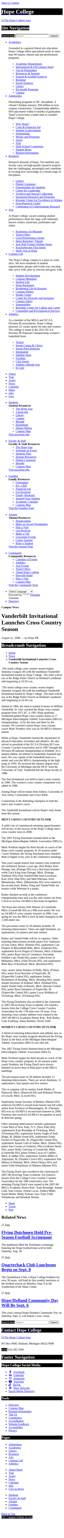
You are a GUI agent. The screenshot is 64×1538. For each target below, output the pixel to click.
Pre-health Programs (27, 89)
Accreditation (16, 1420)
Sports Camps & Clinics (29, 345)
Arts (11, 209)
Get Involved (23, 492)
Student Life (23, 282)
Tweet (12, 1206)
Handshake (22, 424)
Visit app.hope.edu (19, 434)
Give (11, 396)
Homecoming (23, 520)
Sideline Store (23, 355)
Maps (12, 389)
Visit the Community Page (23, 585)
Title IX (13, 1414)
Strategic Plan (23, 453)
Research (14, 156)
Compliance (15, 1417)
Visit (18, 143)
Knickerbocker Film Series (31, 247)
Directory (14, 601)
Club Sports (22, 361)
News (12, 383)
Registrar (21, 79)
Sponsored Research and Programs (35, 196)
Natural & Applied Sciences (31, 76)
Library (20, 86)
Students (13, 402)
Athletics (13, 314)
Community (15, 552)
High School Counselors (29, 146)
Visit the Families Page (21, 508)
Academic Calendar (27, 501)
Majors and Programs (28, 136)
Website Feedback (19, 1424)
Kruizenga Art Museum (29, 231)
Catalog (20, 92)
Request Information (27, 152)
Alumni (13, 514)
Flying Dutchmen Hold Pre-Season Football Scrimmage (26, 1234)
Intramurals (22, 351)
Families (13, 476)
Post (11, 1209)
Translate (35, 594)
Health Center (23, 294)
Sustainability (23, 304)
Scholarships (23, 133)
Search (54, 36)
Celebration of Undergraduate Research (38, 206)
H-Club (20, 367)
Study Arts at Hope (26, 250)
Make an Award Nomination (32, 524)
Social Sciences (24, 83)
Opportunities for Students (30, 187)
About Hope (16, 1469)
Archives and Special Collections (34, 193)
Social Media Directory (22, 1391)
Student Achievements (28, 130)
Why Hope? (22, 123)
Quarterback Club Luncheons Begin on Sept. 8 (28, 1267)
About (12, 373)
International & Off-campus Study (35, 67)
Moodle (20, 421)
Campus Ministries (26, 278)
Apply (19, 140)
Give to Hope (16, 1488)
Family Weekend (25, 495)
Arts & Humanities (26, 70)
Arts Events (22, 565)
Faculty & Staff (17, 440)
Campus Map (23, 431)
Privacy (13, 1430)
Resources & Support (28, 73)
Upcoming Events (26, 536)
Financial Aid (23, 488)
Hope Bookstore (25, 285)
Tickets (20, 342)
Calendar (14, 386)
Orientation (22, 482)
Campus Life (16, 253)
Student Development (28, 275)
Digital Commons (26, 184)
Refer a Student (24, 543)
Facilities (21, 358)
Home (12, 652)
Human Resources (26, 456)
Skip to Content (10, 2)
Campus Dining (24, 291)
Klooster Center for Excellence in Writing (39, 200)
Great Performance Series (30, 237)
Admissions (15, 95)
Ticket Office (23, 234)
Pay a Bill (21, 485)
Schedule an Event (26, 450)
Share (12, 1203)
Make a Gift (22, 533)
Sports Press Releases (28, 348)
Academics (15, 42)
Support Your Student (28, 498)
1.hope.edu (22, 412)
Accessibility (16, 1427)
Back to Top (8, 1513)
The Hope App (24, 408)
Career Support (24, 540)
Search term (8, 35)
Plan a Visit (22, 527)
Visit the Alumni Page (21, 546)
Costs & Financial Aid (28, 127)
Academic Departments (29, 63)
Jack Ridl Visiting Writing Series (34, 244)
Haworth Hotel (24, 575)
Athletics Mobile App (28, 364)
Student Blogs (23, 149)
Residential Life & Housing (31, 288)
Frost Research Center (28, 203)
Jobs (11, 393)
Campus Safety (24, 301)
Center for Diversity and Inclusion (35, 298)
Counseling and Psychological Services (38, 310)
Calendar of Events (26, 559)
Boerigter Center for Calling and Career (38, 307)
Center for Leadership (28, 190)
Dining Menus (24, 428)
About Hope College (27, 572)
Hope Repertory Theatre (29, 241)
